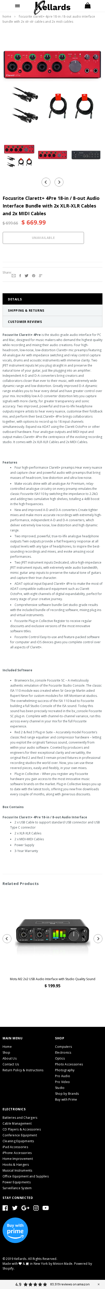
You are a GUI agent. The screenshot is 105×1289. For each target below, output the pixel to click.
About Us (10, 1058)
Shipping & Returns (26, 310)
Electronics (63, 1052)
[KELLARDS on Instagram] (36, 1209)
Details (15, 299)
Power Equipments (17, 1182)
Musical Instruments (17, 1170)
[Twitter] (26, 275)
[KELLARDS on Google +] (25, 1209)
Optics (60, 1058)
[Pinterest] (33, 275)
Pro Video (62, 1082)
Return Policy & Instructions (23, 1070)
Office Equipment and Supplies (26, 1176)
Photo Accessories (69, 1064)
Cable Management (17, 1123)
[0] (87, 6)
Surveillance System (17, 1188)
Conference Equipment (20, 1135)
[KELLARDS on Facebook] (5, 1209)
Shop (6, 1052)
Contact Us (11, 1064)
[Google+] (40, 275)
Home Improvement (18, 1159)
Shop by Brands (67, 1093)
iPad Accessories (15, 1147)
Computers (63, 1046)
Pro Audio (62, 1076)
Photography (65, 1070)
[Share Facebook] (20, 275)
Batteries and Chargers (20, 1117)
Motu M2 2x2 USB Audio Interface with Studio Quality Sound (52, 979)
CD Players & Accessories (22, 1129)
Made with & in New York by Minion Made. (38, 1263)
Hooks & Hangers (16, 1164)
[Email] (14, 275)
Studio (59, 1088)
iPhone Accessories (17, 1153)
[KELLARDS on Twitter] (15, 1209)
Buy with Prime (66, 1099)
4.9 (18, 1284)
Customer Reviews (25, 322)
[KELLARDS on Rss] (46, 1209)
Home (7, 16)
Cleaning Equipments (18, 1141)
